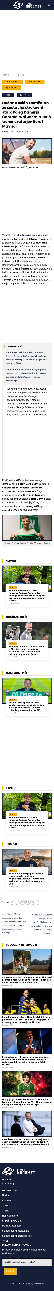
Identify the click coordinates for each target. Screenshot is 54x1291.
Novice (20, 74)
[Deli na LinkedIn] (38, 902)
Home (5, 74)
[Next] (51, 588)
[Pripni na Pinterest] (32, 902)
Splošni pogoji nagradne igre (17, 1236)
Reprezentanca (10, 1216)
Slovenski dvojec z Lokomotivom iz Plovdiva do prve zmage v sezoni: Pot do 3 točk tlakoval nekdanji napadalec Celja (26, 650)
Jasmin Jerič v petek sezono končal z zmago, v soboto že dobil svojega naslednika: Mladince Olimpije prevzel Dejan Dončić (27, 706)
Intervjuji (6, 1200)
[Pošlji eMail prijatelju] (27, 902)
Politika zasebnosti (11, 1225)
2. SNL (5, 1210)
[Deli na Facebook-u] (17, 902)
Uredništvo (7, 1179)
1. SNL (8, 95)
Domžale (24, 95)
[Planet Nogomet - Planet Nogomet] (27, 5)
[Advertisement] (27, 41)
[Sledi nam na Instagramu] (4, 1241)
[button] (4, 5)
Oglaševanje (8, 1183)
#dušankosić (34, 81)
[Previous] (3, 588)
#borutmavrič (12, 81)
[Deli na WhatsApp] (12, 902)
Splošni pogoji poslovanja (15, 1231)
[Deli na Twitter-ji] (22, 902)
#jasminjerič (12, 87)
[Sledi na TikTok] (7, 1241)
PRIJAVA (10, 1271)
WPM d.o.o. (15, 1283)
